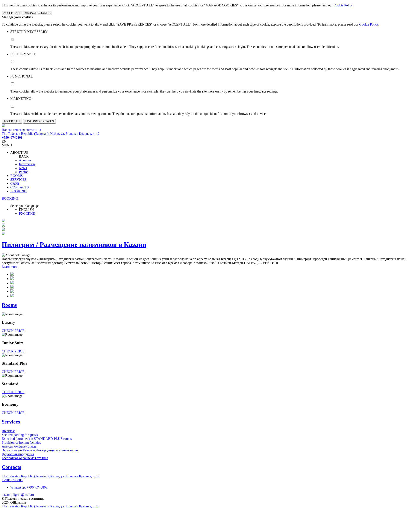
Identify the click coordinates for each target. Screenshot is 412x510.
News (23, 168)
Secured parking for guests (20, 435)
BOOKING (18, 191)
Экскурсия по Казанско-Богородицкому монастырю (40, 450)
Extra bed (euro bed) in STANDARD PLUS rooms (37, 438)
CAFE (14, 183)
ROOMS (16, 176)
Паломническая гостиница (21, 130)
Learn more (9, 267)
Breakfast (8, 431)
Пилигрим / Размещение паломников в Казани (74, 244)
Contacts (11, 467)
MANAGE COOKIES (38, 13)
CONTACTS (19, 187)
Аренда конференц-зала (19, 446)
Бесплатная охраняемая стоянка (25, 458)
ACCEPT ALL (11, 13)
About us (25, 160)
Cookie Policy (343, 5)
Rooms (9, 305)
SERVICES (18, 179)
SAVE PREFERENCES (39, 121)
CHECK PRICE (13, 330)
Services (11, 422)
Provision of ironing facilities (21, 442)
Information (27, 164)
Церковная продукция (18, 454)
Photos (23, 172)
